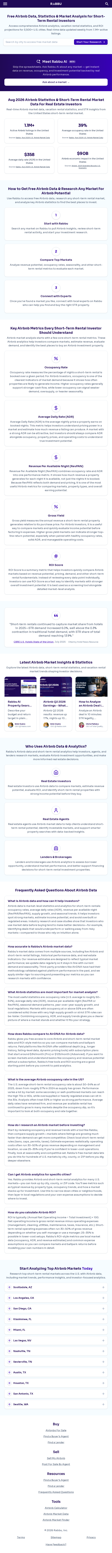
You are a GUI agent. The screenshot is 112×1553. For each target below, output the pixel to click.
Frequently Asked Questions (56, 1492)
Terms (21, 1537)
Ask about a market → (56, 82)
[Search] (107, 4)
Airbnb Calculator (56, 1507)
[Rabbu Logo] (56, 4)
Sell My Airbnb (56, 1458)
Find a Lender (56, 1442)
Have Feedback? (56, 1544)
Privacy (91, 1537)
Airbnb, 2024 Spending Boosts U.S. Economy (86, 167)
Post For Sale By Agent (56, 1464)
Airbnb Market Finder (56, 1519)
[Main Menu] (5, 4)
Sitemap (56, 1537)
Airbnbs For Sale (56, 1430)
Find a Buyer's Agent (56, 1436)
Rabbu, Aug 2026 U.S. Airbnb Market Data (33, 138)
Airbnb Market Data (56, 1513)
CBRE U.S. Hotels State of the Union (34, 641)
